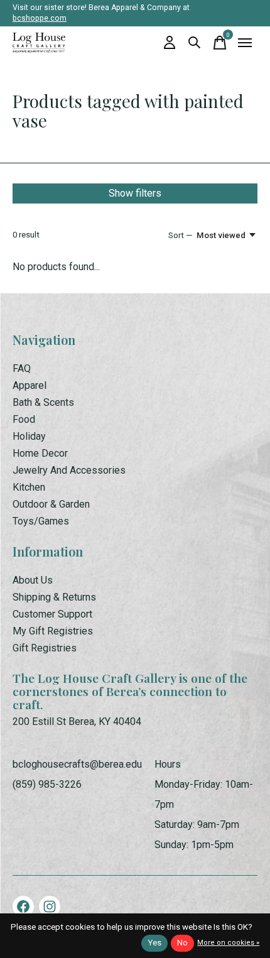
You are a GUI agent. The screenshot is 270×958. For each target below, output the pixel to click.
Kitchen (29, 487)
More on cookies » (228, 943)
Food (24, 419)
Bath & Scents (43, 402)
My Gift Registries (53, 631)
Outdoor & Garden (51, 504)
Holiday (29, 436)
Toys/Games (41, 521)
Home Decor (40, 453)
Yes (154, 942)
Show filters (135, 193)
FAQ (22, 368)
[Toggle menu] (244, 42)
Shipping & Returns (54, 597)
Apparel (29, 385)
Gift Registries (45, 648)
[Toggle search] (194, 42)
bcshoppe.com (40, 18)
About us (33, 580)
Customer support (52, 614)
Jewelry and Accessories (69, 470)
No (182, 942)
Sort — (180, 235)
